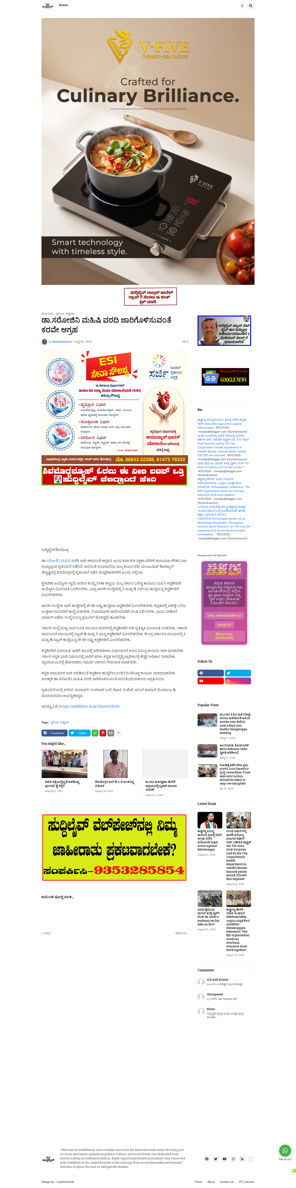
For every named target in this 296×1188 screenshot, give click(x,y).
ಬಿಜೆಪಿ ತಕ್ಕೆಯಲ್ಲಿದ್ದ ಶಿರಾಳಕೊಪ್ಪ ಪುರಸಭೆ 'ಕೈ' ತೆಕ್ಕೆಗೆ (62, 785)
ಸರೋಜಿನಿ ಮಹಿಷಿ (59, 562)
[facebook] (211, 673)
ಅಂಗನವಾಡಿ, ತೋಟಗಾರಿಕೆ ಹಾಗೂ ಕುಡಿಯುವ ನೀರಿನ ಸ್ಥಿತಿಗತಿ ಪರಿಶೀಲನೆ (234, 749)
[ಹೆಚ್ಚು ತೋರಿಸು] (118, 733)
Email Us (224, 624)
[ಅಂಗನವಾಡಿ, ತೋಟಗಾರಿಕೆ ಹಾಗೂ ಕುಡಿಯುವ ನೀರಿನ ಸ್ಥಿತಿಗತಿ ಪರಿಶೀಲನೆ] (207, 750)
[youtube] (211, 681)
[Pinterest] (102, 733)
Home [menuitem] (63, 5)
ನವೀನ (47, 933)
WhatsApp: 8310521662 (224, 636)
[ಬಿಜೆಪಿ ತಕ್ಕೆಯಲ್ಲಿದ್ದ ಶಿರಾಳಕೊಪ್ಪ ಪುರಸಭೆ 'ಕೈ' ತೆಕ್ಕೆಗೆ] (64, 764)
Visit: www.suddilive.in (224, 615)
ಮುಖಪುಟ (47, 313)
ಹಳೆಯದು (180, 933)
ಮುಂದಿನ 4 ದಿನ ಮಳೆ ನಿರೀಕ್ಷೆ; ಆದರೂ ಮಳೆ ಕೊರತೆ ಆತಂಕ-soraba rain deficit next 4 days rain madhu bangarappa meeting (235, 724)
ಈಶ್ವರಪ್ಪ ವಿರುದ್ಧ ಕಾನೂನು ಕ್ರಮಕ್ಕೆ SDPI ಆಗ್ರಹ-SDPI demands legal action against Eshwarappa (222, 423)
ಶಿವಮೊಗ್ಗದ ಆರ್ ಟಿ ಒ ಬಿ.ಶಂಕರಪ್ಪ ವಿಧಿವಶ (114, 785)
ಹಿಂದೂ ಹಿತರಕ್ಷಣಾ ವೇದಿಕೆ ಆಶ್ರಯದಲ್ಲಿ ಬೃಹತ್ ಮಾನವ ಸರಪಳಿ (161, 787)
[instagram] (238, 681)
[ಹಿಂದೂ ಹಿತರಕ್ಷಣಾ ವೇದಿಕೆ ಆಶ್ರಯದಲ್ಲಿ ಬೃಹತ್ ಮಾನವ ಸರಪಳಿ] (165, 764)
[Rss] (211, 688)
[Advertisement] (114, 514)
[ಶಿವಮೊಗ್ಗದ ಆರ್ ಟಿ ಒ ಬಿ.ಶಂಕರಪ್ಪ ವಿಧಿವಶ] (115, 764)
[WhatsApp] (95, 733)
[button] (242, 6)
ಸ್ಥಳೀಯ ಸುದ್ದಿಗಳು (65, 313)
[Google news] (238, 688)
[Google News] (251, 1159)
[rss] (242, 1159)
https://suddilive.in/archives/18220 (89, 707)
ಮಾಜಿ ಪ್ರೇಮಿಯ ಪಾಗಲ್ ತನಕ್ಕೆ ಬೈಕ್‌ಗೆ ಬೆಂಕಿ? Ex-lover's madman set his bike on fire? (208, 918)
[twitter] (238, 673)
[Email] (110, 733)
